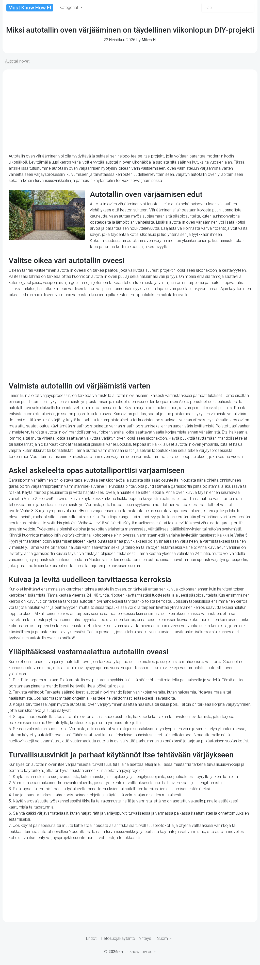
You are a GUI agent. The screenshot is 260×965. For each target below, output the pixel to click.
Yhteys (145, 938)
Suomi (163, 938)
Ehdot (91, 938)
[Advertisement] (130, 111)
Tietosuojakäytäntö (118, 938)
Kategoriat (69, 7)
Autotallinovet (17, 61)
